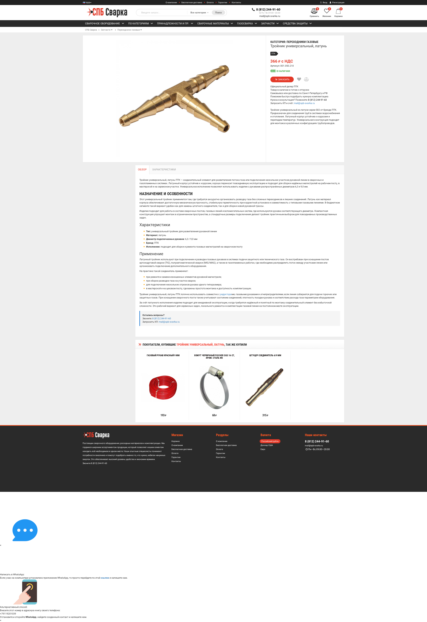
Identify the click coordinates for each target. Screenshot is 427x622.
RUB (88, 3)
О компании (171, 2)
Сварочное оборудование (102, 23)
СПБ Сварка (91, 30)
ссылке (105, 577)
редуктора (226, 294)
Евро (263, 449)
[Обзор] (153, 407)
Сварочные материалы (213, 23)
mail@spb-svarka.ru (269, 16)
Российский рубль (270, 441)
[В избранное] (299, 79)
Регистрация (338, 2)
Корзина (175, 441)
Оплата (210, 2)
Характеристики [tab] (164, 169)
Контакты (236, 2)
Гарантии (222, 2)
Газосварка (245, 23)
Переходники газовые (128, 30)
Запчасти (268, 23)
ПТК (273, 53)
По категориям (138, 23)
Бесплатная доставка (191, 2)
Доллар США (267, 445)
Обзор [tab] (142, 169)
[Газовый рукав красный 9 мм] (163, 387)
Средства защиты (295, 23)
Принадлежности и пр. (173, 23)
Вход (324, 2)
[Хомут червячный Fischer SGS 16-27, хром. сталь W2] (214, 388)
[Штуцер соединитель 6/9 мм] (265, 388)
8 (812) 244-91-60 (317, 99)
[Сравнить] (306, 79)
